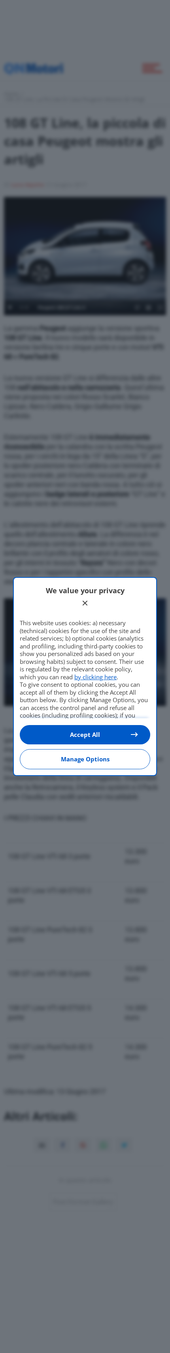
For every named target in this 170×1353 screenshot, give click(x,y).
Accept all (85, 734)
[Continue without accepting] (85, 603)
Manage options (85, 759)
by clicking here (95, 677)
